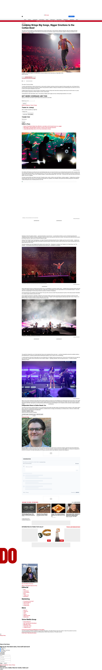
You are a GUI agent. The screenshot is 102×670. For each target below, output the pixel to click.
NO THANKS (30, 114)
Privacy (35, 105)
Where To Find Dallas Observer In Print (29, 585)
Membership (25, 616)
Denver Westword (27, 621)
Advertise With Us (27, 602)
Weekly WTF (66, 19)
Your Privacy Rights (40, 629)
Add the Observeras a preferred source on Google (28, 78)
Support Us (71, 16)
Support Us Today (25, 417)
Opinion (29, 19)
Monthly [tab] (28, 411)
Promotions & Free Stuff (28, 601)
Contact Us (25, 611)
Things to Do (3, 648)
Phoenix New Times (27, 625)
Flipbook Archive (26, 615)
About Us (25, 610)
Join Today (2, 652)
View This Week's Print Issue (27, 583)
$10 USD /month (25, 414)
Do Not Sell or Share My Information (29, 632)
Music (47, 19)
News (25, 19)
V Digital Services (27, 627)
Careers (25, 614)
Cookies (29, 629)
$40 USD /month (40, 414)
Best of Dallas (59, 19)
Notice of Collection (26, 105)
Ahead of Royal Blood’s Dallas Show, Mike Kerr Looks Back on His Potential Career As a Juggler (42, 126)
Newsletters (72, 19)
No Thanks (2, 654)
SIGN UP (24, 103)
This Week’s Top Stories (5, 650)
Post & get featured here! (73, 526)
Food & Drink (35, 19)
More (77, 19)
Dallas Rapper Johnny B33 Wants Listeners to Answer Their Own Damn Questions (39, 127)
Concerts (24, 23)
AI (36, 629)
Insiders (2, 649)
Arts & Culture (41, 19)
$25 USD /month (32, 414)
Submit (5, 663)
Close (1, 669)
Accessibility (33, 629)
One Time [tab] (24, 411)
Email (23, 100)
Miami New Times (26, 624)
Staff (24, 612)
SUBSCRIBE (25, 114)
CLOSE (23, 122)
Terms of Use (26, 603)
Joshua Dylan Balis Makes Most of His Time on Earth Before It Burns (37, 128)
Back (1, 663)
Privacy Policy (26, 605)
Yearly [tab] (32, 411)
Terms (32, 105)
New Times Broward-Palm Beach (29, 623)
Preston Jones (26, 32)
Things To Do (52, 19)
